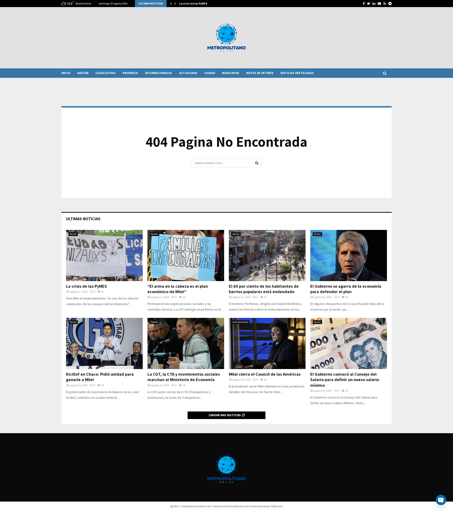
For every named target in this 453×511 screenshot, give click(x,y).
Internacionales (158, 73)
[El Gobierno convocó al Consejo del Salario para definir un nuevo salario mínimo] (348, 343)
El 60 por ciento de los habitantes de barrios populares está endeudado (264, 288)
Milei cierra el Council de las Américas (265, 374)
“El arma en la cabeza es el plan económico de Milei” (177, 288)
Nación (82, 73)
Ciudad (209, 73)
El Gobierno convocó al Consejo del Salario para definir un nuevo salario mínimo (344, 379)
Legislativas (106, 73)
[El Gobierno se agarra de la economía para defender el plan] (348, 255)
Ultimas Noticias (83, 218)
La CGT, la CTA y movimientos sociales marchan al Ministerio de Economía (183, 376)
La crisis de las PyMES (193, 3)
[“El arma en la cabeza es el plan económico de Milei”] (185, 255)
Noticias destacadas (297, 73)
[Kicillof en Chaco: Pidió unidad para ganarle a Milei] (104, 343)
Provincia (130, 73)
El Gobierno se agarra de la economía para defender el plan (345, 288)
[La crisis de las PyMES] (104, 255)
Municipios (230, 73)
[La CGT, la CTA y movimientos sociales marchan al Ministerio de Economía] (185, 343)
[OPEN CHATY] (441, 500)
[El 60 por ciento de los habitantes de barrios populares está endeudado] (267, 255)
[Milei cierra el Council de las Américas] (267, 343)
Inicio (65, 73)
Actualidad (188, 73)
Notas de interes (259, 73)
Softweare (277, 506)
